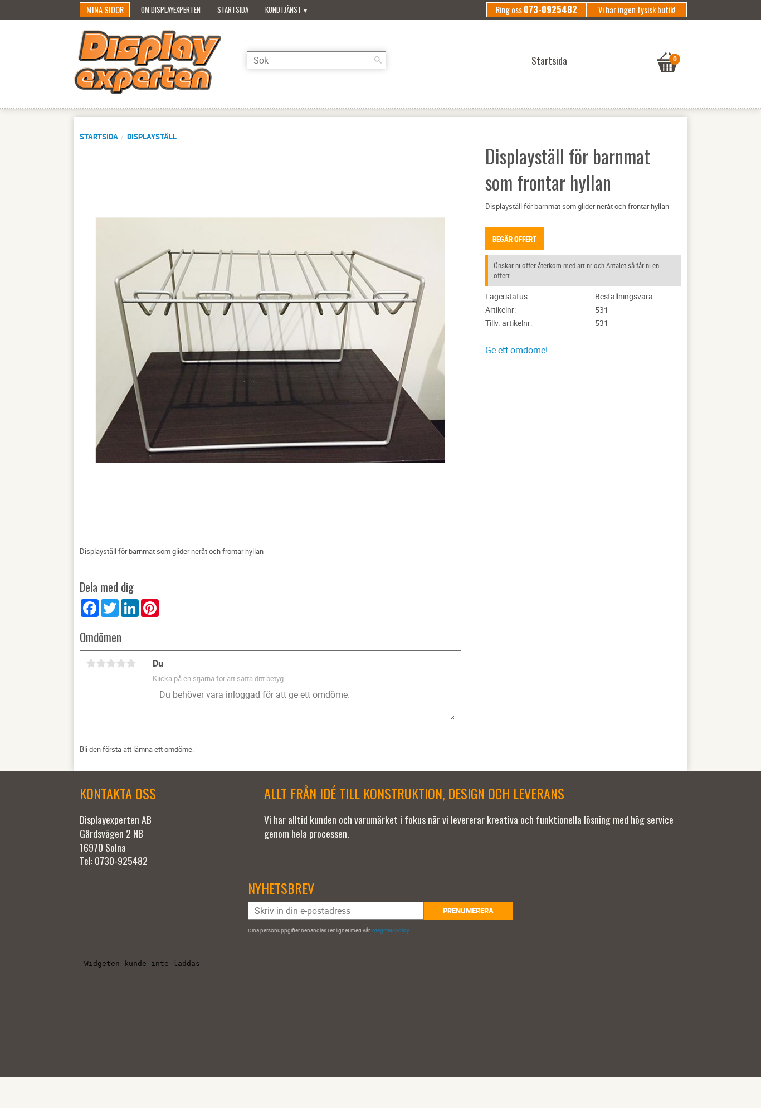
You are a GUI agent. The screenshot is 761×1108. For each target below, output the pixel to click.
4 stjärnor (121, 663)
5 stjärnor (131, 663)
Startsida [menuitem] (232, 9)
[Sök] (377, 60)
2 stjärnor (101, 663)
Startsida (99, 137)
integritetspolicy (390, 930)
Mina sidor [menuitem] (105, 10)
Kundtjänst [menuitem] (283, 9)
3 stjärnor (111, 663)
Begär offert (514, 239)
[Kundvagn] (667, 48)
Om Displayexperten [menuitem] (171, 9)
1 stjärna (91, 663)
